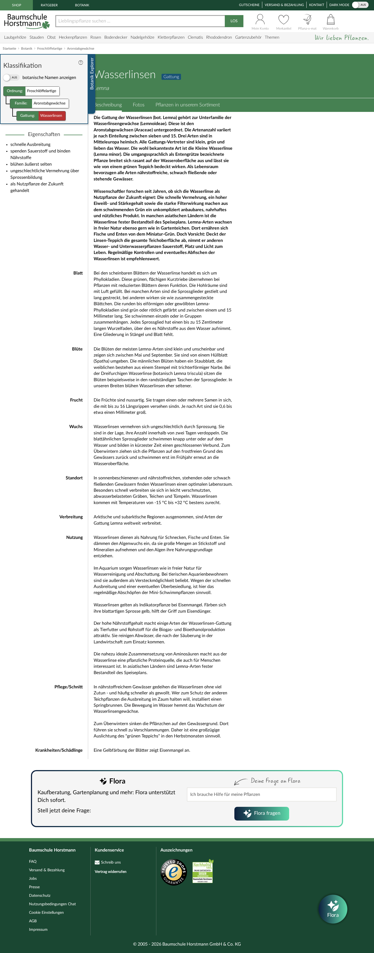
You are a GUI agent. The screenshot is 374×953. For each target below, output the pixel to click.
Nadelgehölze (142, 37)
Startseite (9, 48)
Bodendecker (115, 37)
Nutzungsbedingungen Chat (52, 904)
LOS (234, 21)
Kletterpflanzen (171, 37)
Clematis (195, 37)
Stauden (37, 37)
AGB (33, 921)
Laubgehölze (15, 37)
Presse (34, 887)
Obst (51, 37)
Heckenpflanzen (73, 37)
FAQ (32, 862)
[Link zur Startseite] (27, 21)
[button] (107, 105)
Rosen (95, 37)
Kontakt (316, 5)
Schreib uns (111, 862)
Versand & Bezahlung (284, 5)
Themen (272, 37)
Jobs (33, 879)
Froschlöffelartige (49, 48)
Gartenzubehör (248, 37)
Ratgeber (49, 5)
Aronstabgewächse (80, 48)
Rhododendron (219, 37)
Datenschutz (39, 896)
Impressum (38, 930)
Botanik (82, 5)
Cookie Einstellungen (46, 913)
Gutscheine (249, 5)
